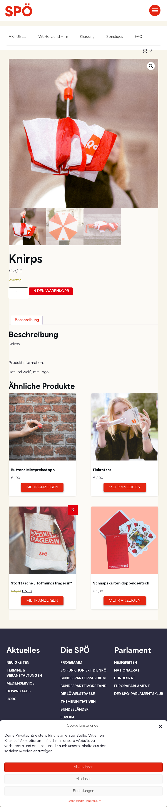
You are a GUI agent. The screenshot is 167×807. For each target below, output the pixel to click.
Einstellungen (83, 791)
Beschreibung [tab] (27, 320)
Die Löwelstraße (77, 693)
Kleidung (87, 37)
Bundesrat (124, 678)
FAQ (138, 37)
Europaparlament (132, 686)
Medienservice (20, 683)
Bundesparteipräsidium (83, 678)
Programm (71, 662)
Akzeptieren (83, 767)
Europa (67, 717)
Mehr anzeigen (42, 487)
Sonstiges (114, 37)
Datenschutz (76, 801)
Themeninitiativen (78, 701)
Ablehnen (83, 779)
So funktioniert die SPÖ (83, 670)
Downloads (19, 691)
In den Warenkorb (51, 291)
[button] (160, 726)
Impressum (93, 801)
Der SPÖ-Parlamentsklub (138, 693)
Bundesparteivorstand (83, 686)
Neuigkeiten (18, 662)
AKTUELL (17, 37)
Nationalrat (127, 670)
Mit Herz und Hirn (53, 37)
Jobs (11, 699)
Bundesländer (74, 709)
